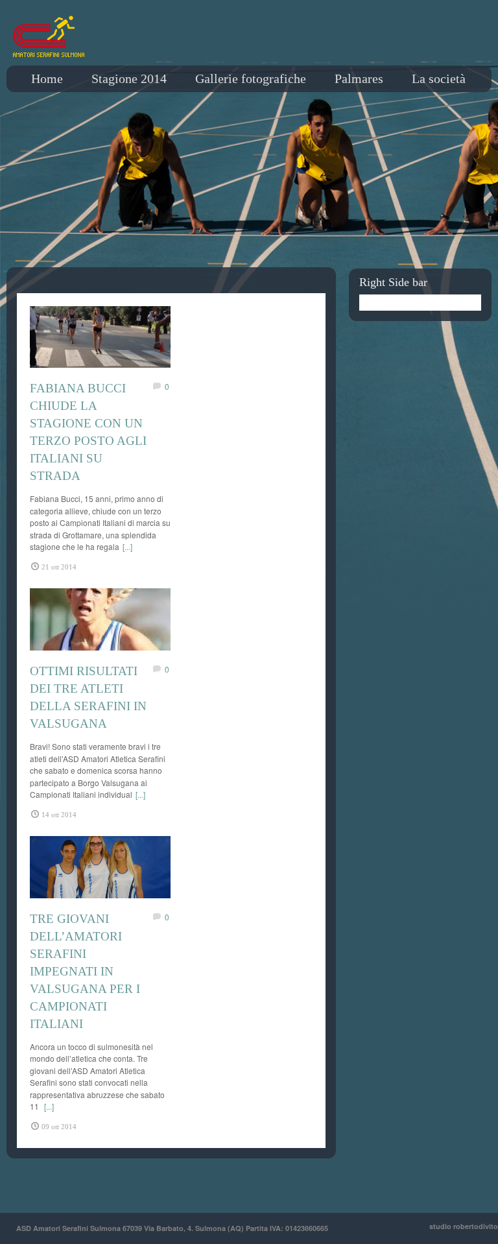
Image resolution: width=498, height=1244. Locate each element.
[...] (127, 546)
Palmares (359, 78)
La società (439, 78)
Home (47, 78)
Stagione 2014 (129, 78)
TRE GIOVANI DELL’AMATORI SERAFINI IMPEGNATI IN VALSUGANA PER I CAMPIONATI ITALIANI (85, 971)
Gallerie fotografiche (250, 78)
